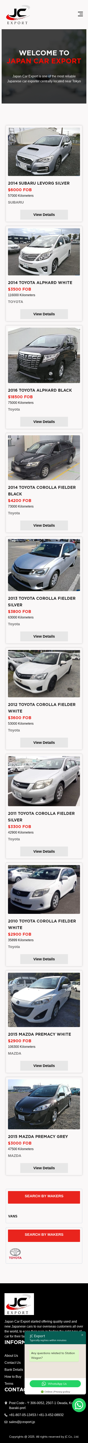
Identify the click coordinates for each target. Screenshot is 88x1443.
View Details (44, 215)
